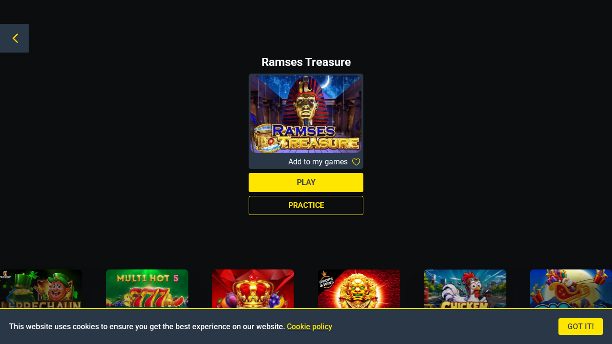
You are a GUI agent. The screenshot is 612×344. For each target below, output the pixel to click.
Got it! (581, 326)
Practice (306, 205)
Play (306, 182)
